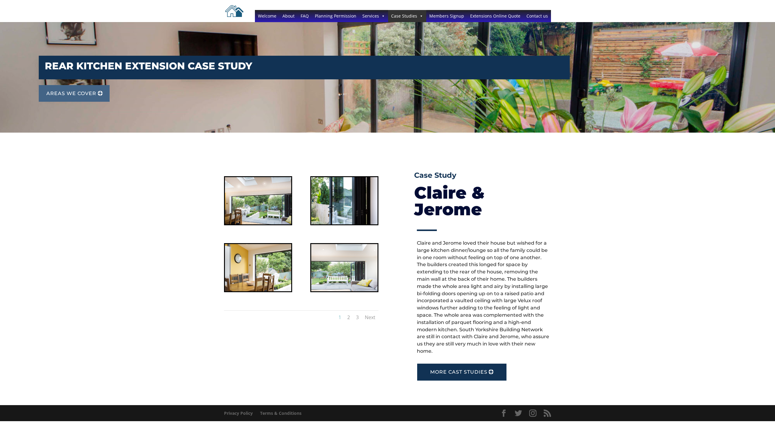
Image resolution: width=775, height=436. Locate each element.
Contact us (537, 16)
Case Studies (404, 16)
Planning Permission (335, 16)
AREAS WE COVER (71, 93)
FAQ (305, 16)
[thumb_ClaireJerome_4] (344, 289)
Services (370, 16)
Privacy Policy (238, 413)
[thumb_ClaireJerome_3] (258, 289)
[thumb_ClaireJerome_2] (344, 223)
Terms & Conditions (281, 413)
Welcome (267, 16)
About (288, 16)
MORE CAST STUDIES (458, 372)
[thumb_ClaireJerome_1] (258, 223)
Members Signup (446, 16)
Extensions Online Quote (495, 16)
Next (370, 317)
